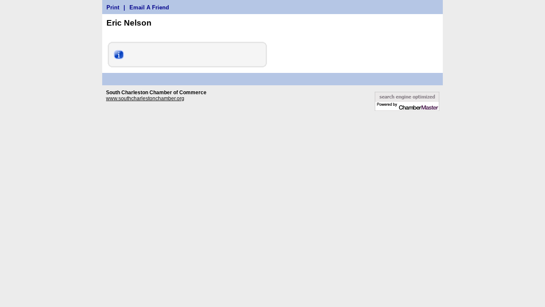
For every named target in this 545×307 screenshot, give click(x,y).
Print (112, 7)
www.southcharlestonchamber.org (145, 98)
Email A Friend (149, 7)
